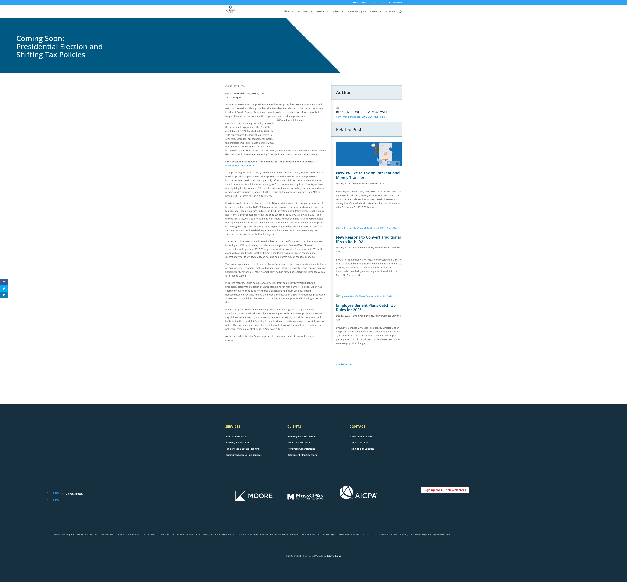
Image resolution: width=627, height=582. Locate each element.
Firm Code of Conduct (362, 448)
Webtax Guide (359, 2)
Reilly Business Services (366, 183)
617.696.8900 (395, 2)
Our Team (303, 11)
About (287, 11)
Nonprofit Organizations (301, 448)
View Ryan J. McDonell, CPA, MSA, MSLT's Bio (361, 116)
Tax (243, 86)
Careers (374, 11)
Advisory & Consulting (237, 442)
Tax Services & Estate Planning (242, 448)
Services (321, 11)
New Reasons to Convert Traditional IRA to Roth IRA (368, 239)
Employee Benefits (363, 247)
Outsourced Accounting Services (243, 454)
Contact (390, 11)
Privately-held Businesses (302, 436)
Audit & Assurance (235, 436)
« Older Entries (344, 364)
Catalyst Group (333, 556)
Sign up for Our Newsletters (445, 490)
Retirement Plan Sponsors (302, 454)
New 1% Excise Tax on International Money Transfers (368, 175)
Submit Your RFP (359, 442)
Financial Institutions (299, 442)
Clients (337, 11)
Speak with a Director (362, 436)
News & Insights (357, 11)
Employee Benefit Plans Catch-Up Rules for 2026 (366, 307)
